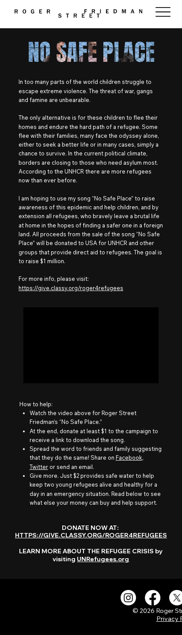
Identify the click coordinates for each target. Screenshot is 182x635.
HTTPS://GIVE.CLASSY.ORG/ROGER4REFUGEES (91, 535)
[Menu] (163, 11)
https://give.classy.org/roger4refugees (71, 287)
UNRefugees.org (103, 559)
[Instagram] (128, 597)
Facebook (129, 457)
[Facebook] (152, 597)
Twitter (39, 466)
